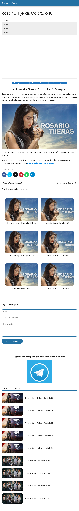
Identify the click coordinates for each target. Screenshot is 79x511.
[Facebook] (4, 174)
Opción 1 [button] (6, 20)
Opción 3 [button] (6, 28)
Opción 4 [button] (6, 33)
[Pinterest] (21, 174)
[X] (15, 174)
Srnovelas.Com (9, 3)
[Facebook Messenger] (9, 174)
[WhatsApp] (26, 174)
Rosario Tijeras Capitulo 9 (66, 183)
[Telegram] (32, 174)
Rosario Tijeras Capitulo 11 (12, 183)
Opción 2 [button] (6, 24)
